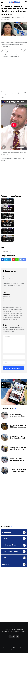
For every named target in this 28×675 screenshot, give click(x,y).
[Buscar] (26, 2)
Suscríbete (8, 629)
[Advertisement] (14, 73)
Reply (4, 276)
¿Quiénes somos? (18, 629)
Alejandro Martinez (8, 17)
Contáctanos (7, 631)
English (23, 631)
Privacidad (16, 631)
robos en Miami (5, 251)
